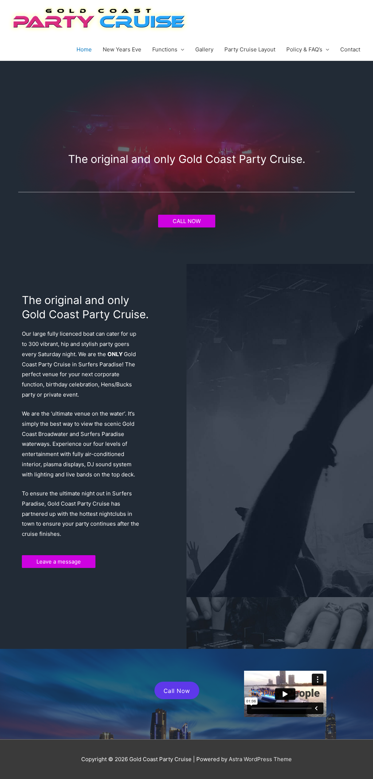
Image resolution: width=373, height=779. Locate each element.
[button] (186, 221)
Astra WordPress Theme (260, 759)
